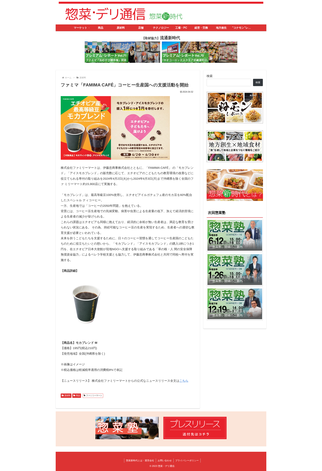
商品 (78, 395)
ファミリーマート (94, 395)
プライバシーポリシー (187, 460)
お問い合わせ (165, 460)
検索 (210, 76)
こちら (183, 380)
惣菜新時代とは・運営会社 (140, 460)
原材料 (67, 395)
